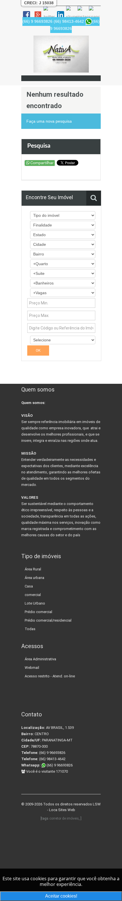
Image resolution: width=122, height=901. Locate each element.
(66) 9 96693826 (59, 765)
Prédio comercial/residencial (48, 620)
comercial (33, 595)
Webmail (32, 667)
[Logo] (61, 54)
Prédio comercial (38, 612)
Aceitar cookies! (61, 896)
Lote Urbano (35, 603)
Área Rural (33, 569)
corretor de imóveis (64, 818)
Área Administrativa (40, 659)
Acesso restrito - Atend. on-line (50, 676)
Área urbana (34, 578)
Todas (30, 629)
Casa (29, 586)
